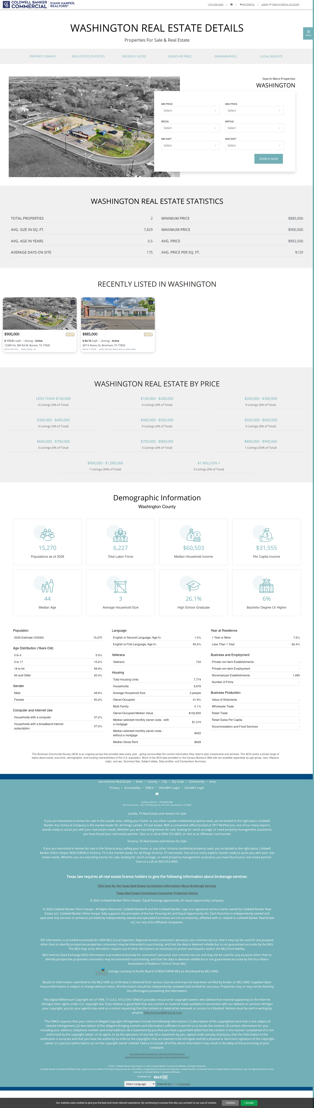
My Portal (248, 4)
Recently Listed (134, 56)
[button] (308, 33)
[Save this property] (73, 302)
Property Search (43, 56)
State (139, 782)
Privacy (114, 788)
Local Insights (271, 56)
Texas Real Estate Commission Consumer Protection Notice (157, 893)
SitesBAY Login (194, 788)
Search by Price (180, 56)
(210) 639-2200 (215, 4)
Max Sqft (230, 138)
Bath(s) (229, 121)
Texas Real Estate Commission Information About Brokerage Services (157, 1057)
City (164, 782)
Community (197, 782)
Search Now (268, 159)
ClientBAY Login (169, 788)
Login (264, 4)
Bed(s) (165, 121)
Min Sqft (166, 138)
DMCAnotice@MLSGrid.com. (163, 1013)
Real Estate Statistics (88, 56)
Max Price (231, 103)
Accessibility (132, 788)
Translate (184, 1084)
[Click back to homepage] (37, 4)
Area (212, 782)
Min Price (167, 103)
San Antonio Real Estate (114, 782)
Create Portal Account (285, 4)
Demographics (225, 56)
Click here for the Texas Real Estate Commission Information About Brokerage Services (157, 886)
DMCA (149, 788)
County (152, 782)
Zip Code (178, 782)
